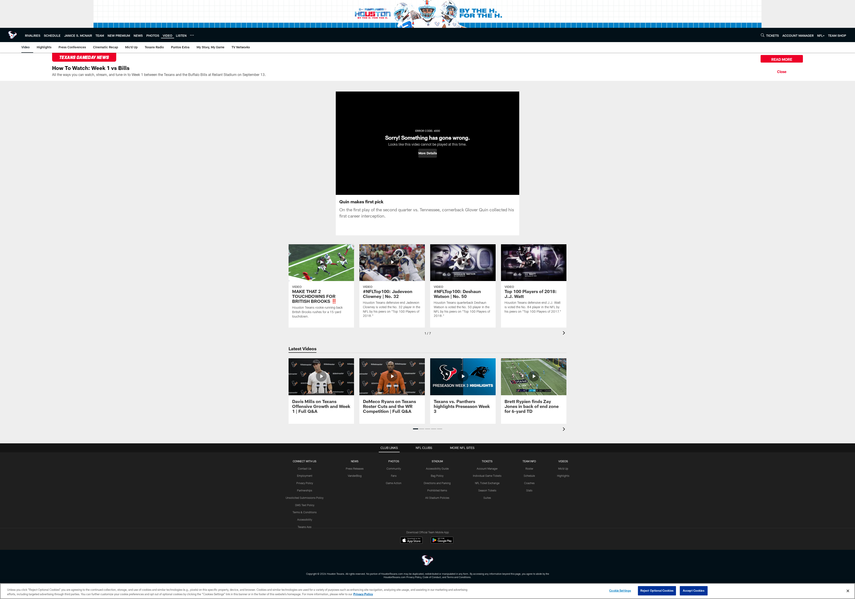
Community (394, 468)
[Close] (782, 71)
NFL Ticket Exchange (487, 483)
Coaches (529, 483)
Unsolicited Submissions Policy (305, 497)
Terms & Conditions (305, 512)
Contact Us (304, 468)
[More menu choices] (192, 35)
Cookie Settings (620, 590)
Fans (394, 475)
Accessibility (304, 519)
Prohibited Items (437, 490)
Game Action (393, 483)
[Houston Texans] (427, 561)
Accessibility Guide (437, 468)
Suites (487, 497)
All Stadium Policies (437, 497)
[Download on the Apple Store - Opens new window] (411, 540)
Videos (563, 461)
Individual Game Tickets (487, 475)
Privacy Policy (304, 483)
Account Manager (487, 468)
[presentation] (564, 333)
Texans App (304, 526)
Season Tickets (487, 490)
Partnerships (304, 490)
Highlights (563, 475)
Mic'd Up (563, 468)
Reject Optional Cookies (657, 590)
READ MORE (781, 59)
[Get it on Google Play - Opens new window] (442, 542)
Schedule (529, 475)
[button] (427, 153)
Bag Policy (437, 475)
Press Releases (355, 468)
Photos (393, 461)
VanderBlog (355, 475)
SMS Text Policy (304, 505)
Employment (304, 475)
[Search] (762, 35)
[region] (427, 591)
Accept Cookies (693, 590)
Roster (529, 468)
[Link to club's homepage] (12, 35)
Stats (529, 490)
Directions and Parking (437, 483)
